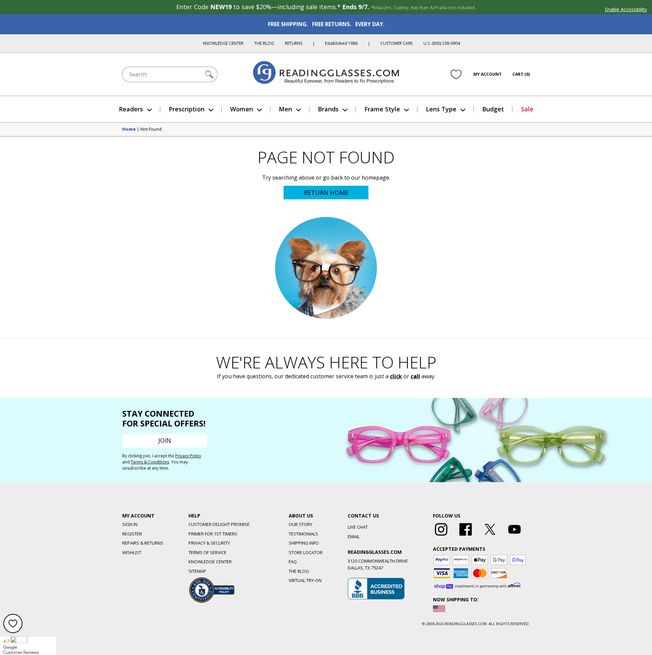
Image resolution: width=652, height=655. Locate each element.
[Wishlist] (456, 74)
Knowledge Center (223, 43)
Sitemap (197, 571)
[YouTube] (514, 536)
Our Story (300, 524)
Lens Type (441, 109)
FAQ (293, 562)
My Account (487, 74)
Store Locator (306, 552)
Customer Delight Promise (219, 524)
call (415, 376)
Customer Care (396, 43)
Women (241, 109)
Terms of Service (207, 552)
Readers (131, 109)
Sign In (130, 524)
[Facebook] (465, 536)
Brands (328, 109)
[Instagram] (441, 536)
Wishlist (131, 552)
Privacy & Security (209, 543)
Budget (493, 109)
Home (129, 129)
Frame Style (382, 109)
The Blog (264, 43)
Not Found (151, 129)
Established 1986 (341, 43)
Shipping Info (304, 543)
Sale (527, 109)
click (396, 376)
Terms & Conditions (150, 462)
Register (132, 534)
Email (354, 536)
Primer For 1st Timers (212, 534)
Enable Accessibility (626, 9)
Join (164, 440)
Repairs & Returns (142, 543)
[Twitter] (490, 536)
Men (285, 109)
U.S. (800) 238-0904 (441, 43)
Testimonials (303, 534)
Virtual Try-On (305, 580)
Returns (293, 43)
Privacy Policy (188, 456)
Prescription (186, 109)
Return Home (326, 192)
